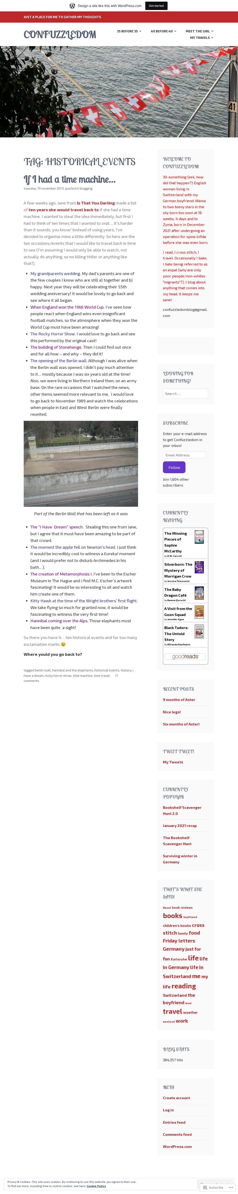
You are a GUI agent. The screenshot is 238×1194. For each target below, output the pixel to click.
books (172, 915)
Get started (156, 5)
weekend (169, 1021)
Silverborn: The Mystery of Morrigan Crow (178, 570)
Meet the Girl (198, 31)
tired (188, 1003)
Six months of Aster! (181, 724)
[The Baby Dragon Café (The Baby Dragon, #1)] (199, 598)
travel (172, 1011)
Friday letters (179, 940)
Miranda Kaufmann (178, 644)
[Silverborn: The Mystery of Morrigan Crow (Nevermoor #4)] (199, 572)
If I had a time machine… (70, 179)
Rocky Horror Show (58, 675)
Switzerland (175, 995)
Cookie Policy (96, 1185)
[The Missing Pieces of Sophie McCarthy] (199, 542)
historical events (106, 670)
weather (190, 1012)
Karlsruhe (179, 959)
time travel (102, 675)
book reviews (182, 907)
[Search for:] (185, 393)
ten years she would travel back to (64, 209)
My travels (200, 38)
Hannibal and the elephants (72, 670)
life (193, 958)
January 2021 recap (180, 825)
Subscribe (175, 423)
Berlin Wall (43, 670)
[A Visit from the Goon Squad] (199, 617)
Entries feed (174, 1122)
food (194, 932)
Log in (168, 1110)
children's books (177, 925)
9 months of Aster (179, 699)
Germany (174, 949)
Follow (174, 467)
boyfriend (190, 916)
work (182, 1020)
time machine (83, 675)
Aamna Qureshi (176, 600)
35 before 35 (127, 31)
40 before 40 (162, 31)
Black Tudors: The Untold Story (176, 633)
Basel (167, 907)
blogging (86, 188)
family (183, 933)
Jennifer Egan (175, 619)
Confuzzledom (60, 34)
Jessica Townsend (178, 581)
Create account (176, 1097)
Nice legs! (172, 712)
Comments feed (177, 1134)
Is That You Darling (96, 202)
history (126, 670)
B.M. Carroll (174, 555)
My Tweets (173, 762)
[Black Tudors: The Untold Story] (199, 637)
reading (184, 986)
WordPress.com (177, 1146)
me (196, 975)
